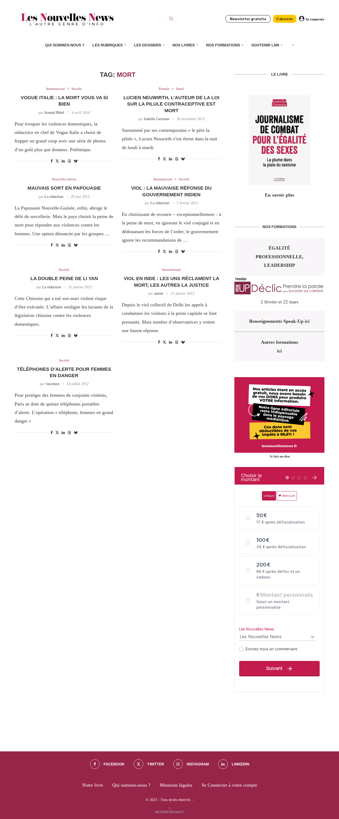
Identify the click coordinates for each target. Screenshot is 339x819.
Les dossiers (147, 45)
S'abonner (284, 19)
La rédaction (53, 197)
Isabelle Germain (156, 119)
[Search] (171, 19)
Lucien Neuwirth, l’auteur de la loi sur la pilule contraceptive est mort (171, 104)
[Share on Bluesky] (76, 161)
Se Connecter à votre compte (229, 785)
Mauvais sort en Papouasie (64, 188)
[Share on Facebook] (52, 161)
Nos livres (183, 45)
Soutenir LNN (265, 45)
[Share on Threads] (69, 161)
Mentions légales (176, 785)
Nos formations (223, 45)
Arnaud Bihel (54, 113)
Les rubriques (107, 45)
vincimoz (52, 384)
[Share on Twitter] (57, 161)
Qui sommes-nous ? (64, 45)
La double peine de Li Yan (64, 278)
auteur (158, 293)
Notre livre (92, 785)
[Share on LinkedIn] (63, 161)
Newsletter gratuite (248, 19)
